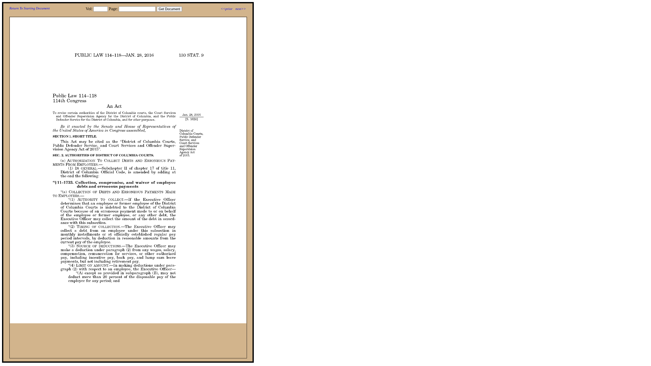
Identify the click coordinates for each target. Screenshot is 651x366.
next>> (240, 9)
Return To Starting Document (29, 8)
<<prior (226, 9)
